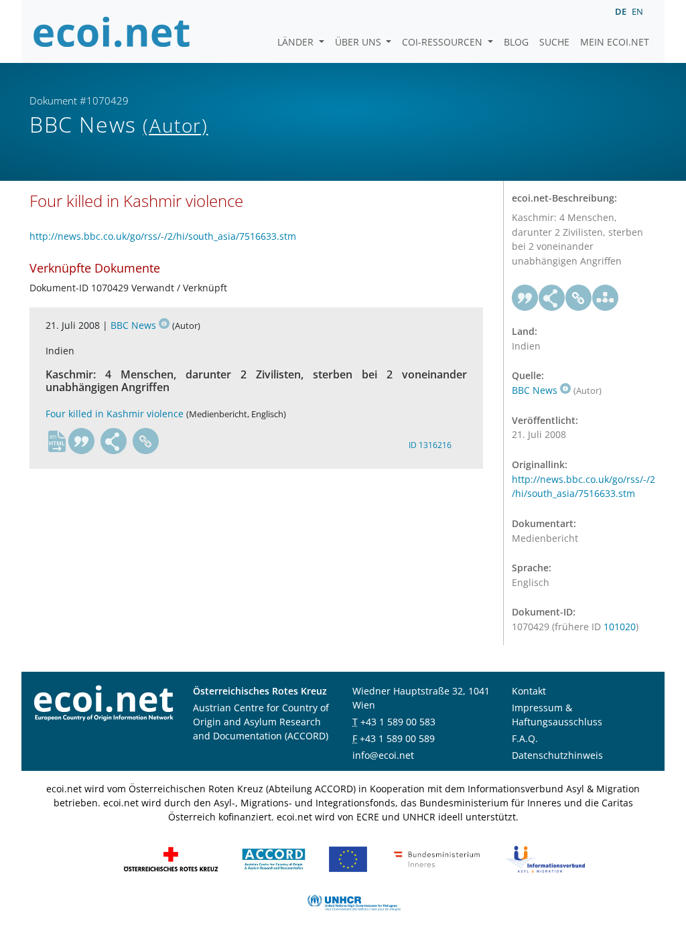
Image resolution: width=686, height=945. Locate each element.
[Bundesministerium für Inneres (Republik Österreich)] (437, 858)
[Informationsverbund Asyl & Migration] (545, 858)
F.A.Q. (525, 738)
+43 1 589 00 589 (397, 738)
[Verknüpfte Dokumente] (605, 298)
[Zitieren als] (81, 441)
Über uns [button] (359, 41)
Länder (296, 41)
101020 (620, 626)
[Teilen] (113, 441)
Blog (516, 41)
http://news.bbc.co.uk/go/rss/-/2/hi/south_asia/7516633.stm (162, 236)
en (637, 11)
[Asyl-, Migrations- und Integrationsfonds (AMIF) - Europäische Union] (348, 858)
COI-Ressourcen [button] (443, 41)
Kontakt (529, 690)
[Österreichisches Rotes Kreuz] (171, 858)
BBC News (133, 325)
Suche (554, 41)
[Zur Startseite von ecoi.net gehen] (111, 31)
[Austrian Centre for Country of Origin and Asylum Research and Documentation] (273, 858)
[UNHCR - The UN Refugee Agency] (354, 901)
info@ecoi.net (383, 755)
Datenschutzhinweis (557, 755)
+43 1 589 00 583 (397, 721)
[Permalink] (146, 441)
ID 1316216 (430, 445)
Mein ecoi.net (614, 41)
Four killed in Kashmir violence (115, 413)
